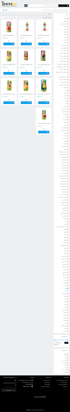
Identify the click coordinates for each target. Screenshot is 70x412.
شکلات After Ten (63, 154)
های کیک (65, 320)
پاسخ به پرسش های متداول (62, 380)
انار (66, 356)
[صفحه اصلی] (9, 4)
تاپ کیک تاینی (64, 109)
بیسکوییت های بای (63, 85)
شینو (66, 224)
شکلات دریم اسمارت (63, 176)
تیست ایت (65, 138)
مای (66, 299)
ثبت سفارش (65, 386)
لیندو (66, 285)
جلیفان (65, 141)
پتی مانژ (65, 95)
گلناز (66, 280)
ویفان (66, 328)
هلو (66, 372)
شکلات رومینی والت (63, 184)
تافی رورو (65, 114)
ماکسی (65, 296)
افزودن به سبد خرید (42, 44)
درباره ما (49, 10)
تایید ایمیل (9, 390)
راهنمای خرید (55, 10)
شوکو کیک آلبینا (64, 213)
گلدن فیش (65, 272)
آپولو (66, 18)
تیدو (66, 136)
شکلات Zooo (64, 157)
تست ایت (65, 119)
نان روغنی (65, 315)
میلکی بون (65, 309)
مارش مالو (65, 293)
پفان (66, 101)
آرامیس (65, 21)
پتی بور (65, 93)
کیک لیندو (65, 264)
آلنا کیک (65, 26)
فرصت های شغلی (46, 380)
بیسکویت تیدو (64, 50)
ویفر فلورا (65, 331)
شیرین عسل (64, 216)
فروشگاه (60, 10)
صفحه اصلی (65, 10)
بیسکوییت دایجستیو (63, 77)
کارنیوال (65, 240)
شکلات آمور (64, 162)
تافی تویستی (64, 111)
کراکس (65, 248)
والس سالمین (64, 326)
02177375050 (28, 384)
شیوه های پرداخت (64, 382)
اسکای (65, 29)
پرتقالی (65, 363)
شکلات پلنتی (64, 170)
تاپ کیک (65, 106)
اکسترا (65, 34)
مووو (66, 304)
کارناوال (65, 237)
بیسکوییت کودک (63, 82)
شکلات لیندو (64, 192)
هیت (66, 323)
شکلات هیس (64, 205)
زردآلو (66, 365)
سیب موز (65, 370)
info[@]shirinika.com (27, 386)
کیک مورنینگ (64, 267)
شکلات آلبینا (64, 160)
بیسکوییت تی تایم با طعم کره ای (62, 73)
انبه (66, 358)
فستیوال (65, 229)
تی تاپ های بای (64, 130)
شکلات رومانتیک (64, 178)
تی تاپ (65, 125)
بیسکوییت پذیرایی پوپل (62, 64)
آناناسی (65, 354)
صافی (66, 343)
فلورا (66, 232)
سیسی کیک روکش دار (62, 152)
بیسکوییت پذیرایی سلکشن (62, 67)
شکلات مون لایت (63, 194)
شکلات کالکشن (64, 186)
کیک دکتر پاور (64, 256)
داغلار (66, 144)
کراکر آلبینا (65, 243)
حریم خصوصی (47, 382)
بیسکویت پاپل (64, 48)
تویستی (65, 122)
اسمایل (65, 32)
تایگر (66, 117)
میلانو (66, 307)
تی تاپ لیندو (64, 127)
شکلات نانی (64, 200)
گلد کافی (65, 269)
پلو (66, 103)
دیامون (65, 149)
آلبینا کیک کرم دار (63, 24)
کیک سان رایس (64, 259)
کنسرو (65, 251)
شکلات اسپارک (64, 165)
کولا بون (65, 253)
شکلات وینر (64, 208)
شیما (66, 221)
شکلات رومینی (64, 181)
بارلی (66, 40)
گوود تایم (65, 283)
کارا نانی (65, 235)
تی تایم (65, 133)
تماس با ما (45, 10)
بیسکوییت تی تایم (63, 69)
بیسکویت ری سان (63, 56)
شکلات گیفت (64, 189)
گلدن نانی (65, 277)
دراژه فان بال (64, 146)
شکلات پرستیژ (64, 168)
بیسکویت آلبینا (64, 45)
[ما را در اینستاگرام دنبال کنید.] (15, 380)
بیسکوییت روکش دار (63, 79)
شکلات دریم (64, 173)
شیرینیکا (65, 218)
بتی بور (65, 42)
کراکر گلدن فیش (64, 245)
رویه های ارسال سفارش (63, 384)
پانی (66, 90)
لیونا (66, 288)
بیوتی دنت (65, 87)
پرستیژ (65, 98)
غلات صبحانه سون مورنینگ (62, 227)
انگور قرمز (65, 361)
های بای (65, 318)
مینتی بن (65, 312)
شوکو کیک (65, 210)
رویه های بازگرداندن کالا (45, 386)
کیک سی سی (64, 261)
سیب (66, 367)
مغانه (66, 301)
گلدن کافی (65, 275)
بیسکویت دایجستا (63, 53)
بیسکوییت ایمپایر (63, 61)
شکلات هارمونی (64, 202)
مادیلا (66, 291)
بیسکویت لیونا (64, 59)
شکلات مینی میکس (63, 197)
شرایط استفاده (47, 384)
